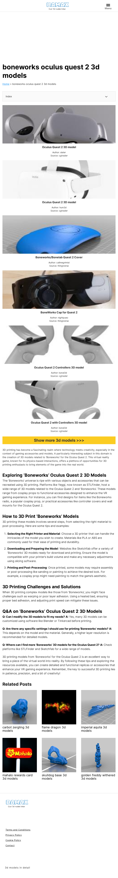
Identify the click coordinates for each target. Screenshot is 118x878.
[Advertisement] (59, 34)
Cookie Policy (13, 840)
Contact (10, 845)
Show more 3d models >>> (59, 440)
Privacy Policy (14, 835)
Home (5, 83)
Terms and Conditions (18, 829)
